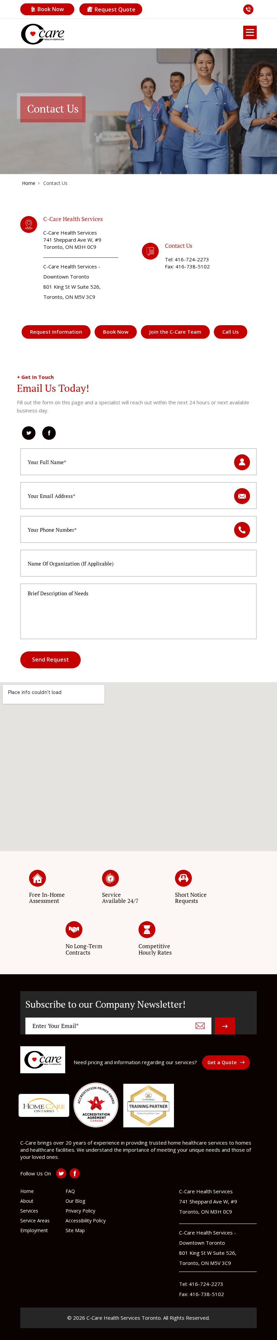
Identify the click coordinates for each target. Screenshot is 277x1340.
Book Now (50, 9)
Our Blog (75, 1201)
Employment (34, 1230)
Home (28, 183)
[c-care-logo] (43, 1060)
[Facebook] (49, 433)
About (26, 1201)
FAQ (70, 1191)
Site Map (75, 1230)
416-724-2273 (192, 259)
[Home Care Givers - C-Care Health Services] (42, 34)
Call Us (230, 331)
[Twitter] (28, 433)
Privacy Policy (80, 1210)
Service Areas (35, 1220)
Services (29, 1210)
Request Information (56, 331)
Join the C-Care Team (175, 331)
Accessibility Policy (86, 1220)
